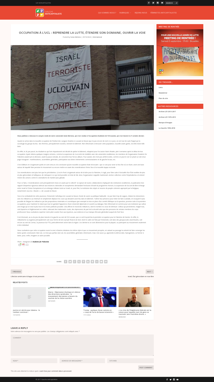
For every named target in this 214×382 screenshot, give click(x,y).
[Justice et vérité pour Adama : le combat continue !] (29, 297)
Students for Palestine (41, 242)
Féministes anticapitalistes (163, 13)
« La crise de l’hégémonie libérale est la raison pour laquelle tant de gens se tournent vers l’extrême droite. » (135, 312)
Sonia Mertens (75, 37)
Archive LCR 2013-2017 (167, 111)
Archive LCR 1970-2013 (167, 117)
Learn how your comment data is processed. (55, 371)
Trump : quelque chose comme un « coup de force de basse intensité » (98, 311)
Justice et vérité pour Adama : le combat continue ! (26, 311)
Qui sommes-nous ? (107, 13)
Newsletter (163, 93)
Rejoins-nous (141, 13)
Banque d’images (165, 122)
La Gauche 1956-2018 (167, 128)
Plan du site (163, 98)
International (97, 37)
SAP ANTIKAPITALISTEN (43, 3)
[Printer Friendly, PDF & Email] (23, 244)
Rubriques (124, 13)
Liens (161, 87)
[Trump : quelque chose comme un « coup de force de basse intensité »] (99, 297)
